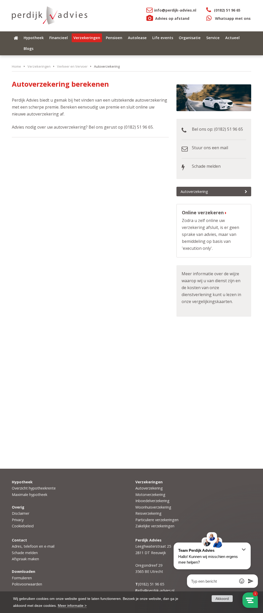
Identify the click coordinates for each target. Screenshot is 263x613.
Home (16, 66)
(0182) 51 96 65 (227, 10)
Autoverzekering (194, 191)
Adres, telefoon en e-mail (33, 546)
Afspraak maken (25, 558)
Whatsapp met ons (233, 18)
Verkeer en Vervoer (72, 66)
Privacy (18, 519)
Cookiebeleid (23, 525)
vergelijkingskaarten (212, 301)
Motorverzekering (150, 494)
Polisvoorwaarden (27, 584)
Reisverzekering (148, 513)
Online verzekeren (203, 212)
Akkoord (222, 599)
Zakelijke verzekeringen (154, 525)
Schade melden (206, 166)
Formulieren (22, 577)
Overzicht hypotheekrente (34, 488)
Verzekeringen (39, 66)
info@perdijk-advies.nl (175, 10)
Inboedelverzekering (152, 500)
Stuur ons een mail (210, 147)
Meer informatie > (72, 605)
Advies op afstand (172, 18)
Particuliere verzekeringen (157, 519)
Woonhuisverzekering (153, 507)
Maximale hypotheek (29, 494)
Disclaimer (20, 513)
